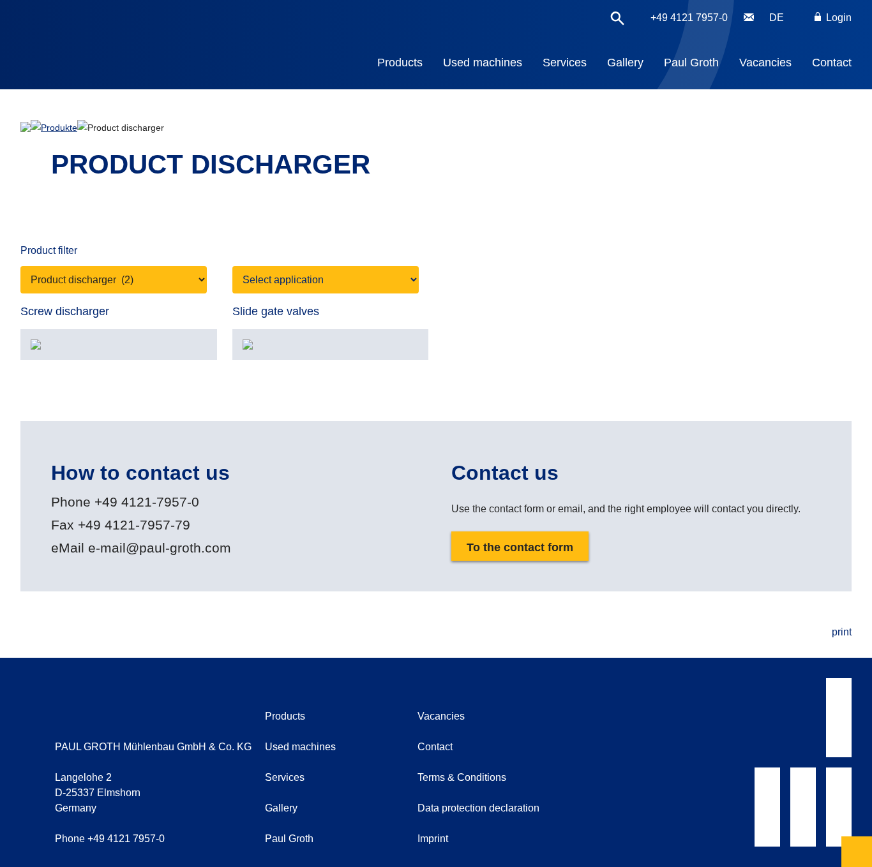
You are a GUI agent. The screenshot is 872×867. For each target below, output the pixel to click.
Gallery (625, 62)
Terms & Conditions (461, 777)
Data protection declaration (478, 808)
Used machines (482, 62)
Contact (832, 62)
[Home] (140, 35)
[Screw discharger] (118, 344)
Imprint (432, 838)
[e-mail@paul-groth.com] (749, 18)
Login (837, 17)
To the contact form (520, 547)
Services (565, 62)
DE (776, 17)
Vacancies (765, 62)
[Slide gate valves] (330, 344)
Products (400, 62)
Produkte (59, 127)
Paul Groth (691, 62)
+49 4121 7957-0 (689, 17)
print (842, 631)
